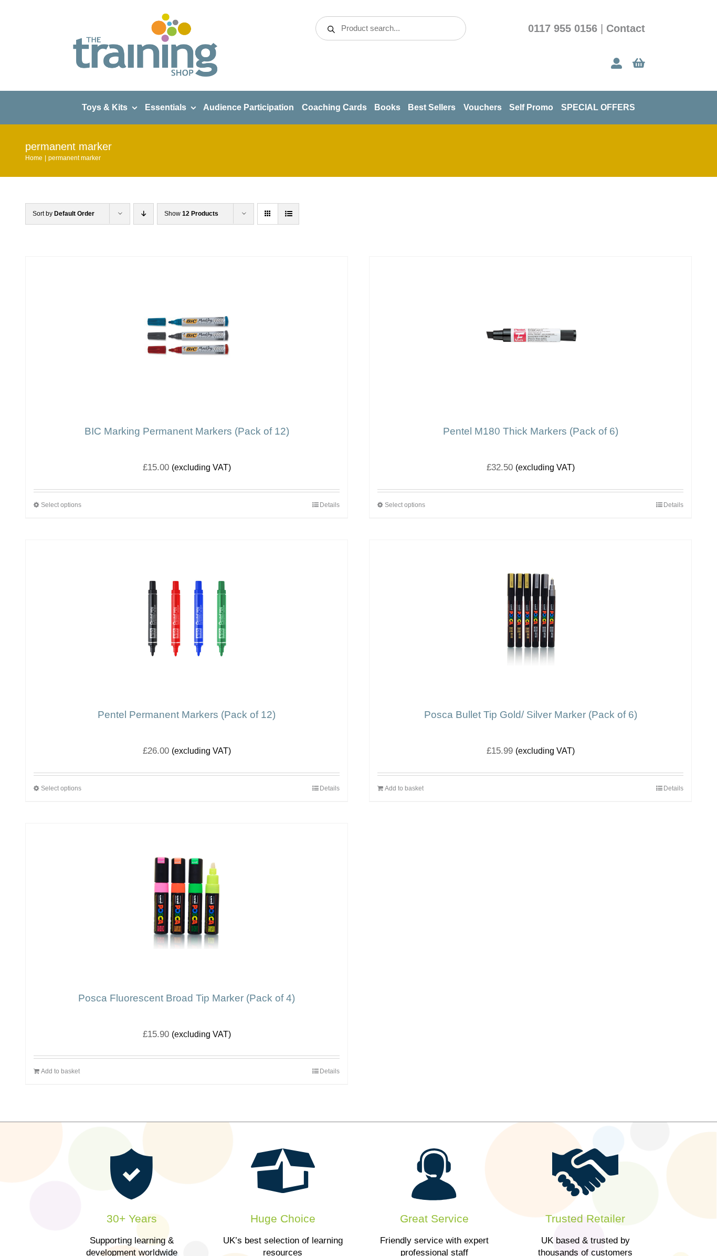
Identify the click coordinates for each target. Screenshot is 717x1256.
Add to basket (404, 788)
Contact (625, 28)
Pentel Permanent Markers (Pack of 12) (187, 714)
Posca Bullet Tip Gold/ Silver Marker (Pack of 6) (530, 714)
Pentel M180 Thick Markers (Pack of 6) (530, 431)
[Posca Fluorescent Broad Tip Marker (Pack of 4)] (186, 902)
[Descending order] (143, 214)
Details (330, 505)
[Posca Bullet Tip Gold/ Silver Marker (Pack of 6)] (530, 619)
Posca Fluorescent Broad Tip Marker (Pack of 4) (186, 998)
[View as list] (288, 214)
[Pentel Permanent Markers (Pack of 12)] (186, 619)
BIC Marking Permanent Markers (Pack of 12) (187, 431)
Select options (61, 505)
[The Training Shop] (145, 17)
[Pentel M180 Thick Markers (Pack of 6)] (530, 335)
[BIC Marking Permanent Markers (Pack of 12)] (186, 335)
